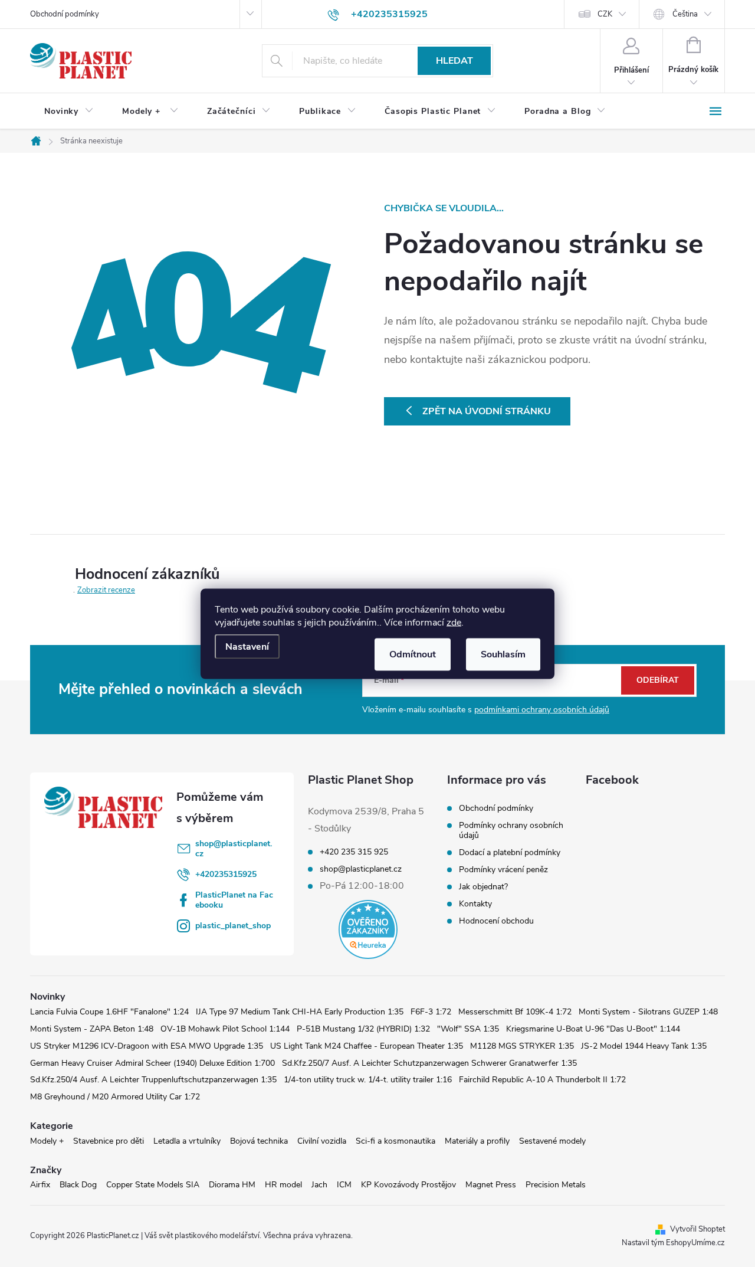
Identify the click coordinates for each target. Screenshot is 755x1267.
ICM (344, 1184)
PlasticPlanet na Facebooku (234, 900)
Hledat (454, 60)
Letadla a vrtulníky (187, 1141)
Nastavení (247, 646)
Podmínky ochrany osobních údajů (511, 830)
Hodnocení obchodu (496, 920)
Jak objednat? (483, 886)
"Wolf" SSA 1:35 (468, 1028)
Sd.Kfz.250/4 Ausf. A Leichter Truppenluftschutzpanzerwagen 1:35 (153, 1079)
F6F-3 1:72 (431, 1011)
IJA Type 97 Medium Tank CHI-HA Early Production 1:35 (299, 1011)
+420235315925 (226, 874)
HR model (283, 1184)
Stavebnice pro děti (108, 1141)
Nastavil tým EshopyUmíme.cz (673, 1242)
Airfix (40, 1184)
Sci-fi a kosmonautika (395, 1141)
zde (454, 622)
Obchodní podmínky (64, 14)
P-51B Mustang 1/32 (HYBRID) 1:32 (363, 1028)
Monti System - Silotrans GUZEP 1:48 (648, 1011)
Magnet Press (490, 1184)
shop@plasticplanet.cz (233, 848)
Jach (319, 1184)
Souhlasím (503, 653)
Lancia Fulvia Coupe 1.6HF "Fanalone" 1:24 (109, 1011)
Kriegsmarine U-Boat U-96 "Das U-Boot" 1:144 (593, 1028)
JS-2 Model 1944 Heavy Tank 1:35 (644, 1046)
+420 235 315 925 (354, 852)
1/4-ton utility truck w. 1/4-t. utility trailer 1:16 (368, 1079)
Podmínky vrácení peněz (503, 869)
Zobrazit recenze (106, 590)
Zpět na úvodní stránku (486, 411)
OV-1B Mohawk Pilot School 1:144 (225, 1028)
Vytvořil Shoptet (697, 1229)
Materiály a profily (477, 1141)
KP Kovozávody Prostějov (408, 1184)
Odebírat (657, 680)
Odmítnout (412, 653)
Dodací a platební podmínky (509, 852)
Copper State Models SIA (152, 1184)
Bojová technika (259, 1141)
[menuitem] (69, 111)
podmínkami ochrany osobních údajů (541, 709)
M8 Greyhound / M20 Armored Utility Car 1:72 (115, 1096)
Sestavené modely (552, 1141)
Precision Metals (556, 1184)
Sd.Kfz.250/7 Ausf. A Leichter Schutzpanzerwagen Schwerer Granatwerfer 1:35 (429, 1063)
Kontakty (475, 903)
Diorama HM (232, 1184)
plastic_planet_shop (233, 925)
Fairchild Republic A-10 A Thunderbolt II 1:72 (542, 1079)
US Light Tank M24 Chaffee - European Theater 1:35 (366, 1046)
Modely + (47, 1141)
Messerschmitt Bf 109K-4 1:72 (515, 1011)
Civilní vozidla (321, 1141)
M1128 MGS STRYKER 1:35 (522, 1046)
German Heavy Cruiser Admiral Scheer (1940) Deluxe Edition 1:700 (152, 1063)
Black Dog (78, 1184)
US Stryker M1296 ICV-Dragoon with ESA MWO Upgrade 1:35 (146, 1046)
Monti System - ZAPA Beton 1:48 (91, 1028)
